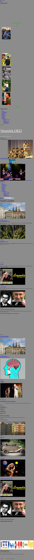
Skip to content (2, 0)
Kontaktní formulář (6, 122)
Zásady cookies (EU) (6, 123)
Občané (3, 116)
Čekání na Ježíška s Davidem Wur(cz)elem (6, 478)
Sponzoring (3, 190)
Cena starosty (4, 115)
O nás (4, 120)
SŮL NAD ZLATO (3, 399)
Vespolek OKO (4, 118)
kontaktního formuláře (28, 417)
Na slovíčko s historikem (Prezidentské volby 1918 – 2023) (5, 221)
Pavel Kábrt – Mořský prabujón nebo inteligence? (7, 309)
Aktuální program (4, 112)
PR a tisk (3, 111)
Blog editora (5, 121)
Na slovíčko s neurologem (2, 381)
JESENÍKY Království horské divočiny (4, 241)
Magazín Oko (4, 187)
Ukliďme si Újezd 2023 (18, 163)
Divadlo (3, 114)
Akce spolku (3, 113)
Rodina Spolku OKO (6, 193)
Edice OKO (3, 117)
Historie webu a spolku (7, 119)
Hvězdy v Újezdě (4, 184)
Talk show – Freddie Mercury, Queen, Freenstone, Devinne (4, 336)
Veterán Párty (2, 458)
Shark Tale (1, 264)
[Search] (0, 197)
